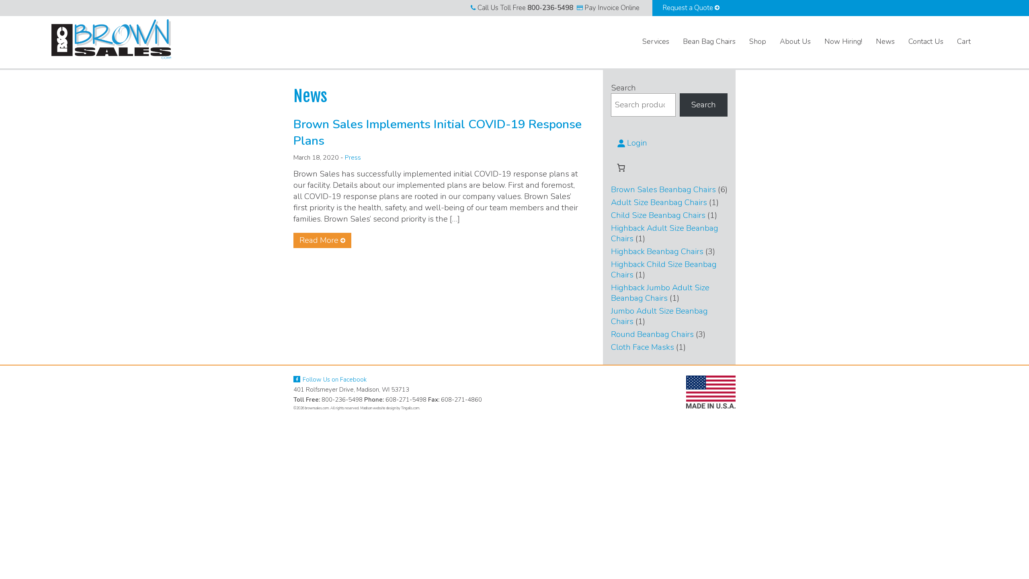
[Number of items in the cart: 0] (621, 168)
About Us (795, 41)
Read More (318, 240)
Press (353, 157)
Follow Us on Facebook (334, 380)
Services (655, 41)
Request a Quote (688, 7)
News (885, 41)
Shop (757, 41)
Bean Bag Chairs (709, 41)
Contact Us (925, 41)
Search (623, 87)
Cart (964, 41)
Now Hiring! (843, 41)
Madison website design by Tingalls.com (389, 408)
